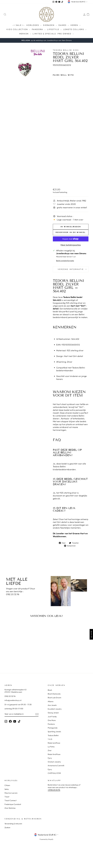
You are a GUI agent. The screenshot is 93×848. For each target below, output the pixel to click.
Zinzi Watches (10, 808)
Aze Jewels (52, 705)
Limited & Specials (44, 34)
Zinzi (49, 750)
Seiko (7, 789)
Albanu (51, 701)
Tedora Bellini (53, 735)
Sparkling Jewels (54, 731)
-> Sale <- (18, 25)
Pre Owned (65, 34)
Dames (63, 25)
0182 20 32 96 (12, 594)
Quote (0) (91, 634)
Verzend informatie (71, 269)
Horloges (33, 25)
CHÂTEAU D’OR (54, 773)
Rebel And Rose (54, 754)
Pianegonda (53, 728)
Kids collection (17, 29)
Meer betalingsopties (71, 245)
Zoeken (7, 827)
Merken (24, 34)
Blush (50, 690)
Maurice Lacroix (11, 793)
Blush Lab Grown (54, 697)
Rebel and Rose (54, 743)
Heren (75, 25)
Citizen (7, 785)
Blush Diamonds (54, 694)
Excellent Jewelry (55, 709)
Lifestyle (53, 29)
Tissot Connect (10, 800)
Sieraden (49, 25)
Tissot (7, 797)
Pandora (38, 29)
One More (52, 720)
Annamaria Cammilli (56, 765)
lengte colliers (74, 29)
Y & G (50, 739)
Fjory (50, 758)
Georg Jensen (53, 713)
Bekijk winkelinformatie (65, 261)
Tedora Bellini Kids (66, 50)
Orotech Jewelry (54, 762)
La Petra (51, 747)
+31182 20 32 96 (54, 790)
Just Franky (52, 716)
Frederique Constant (13, 804)
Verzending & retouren (13, 824)
